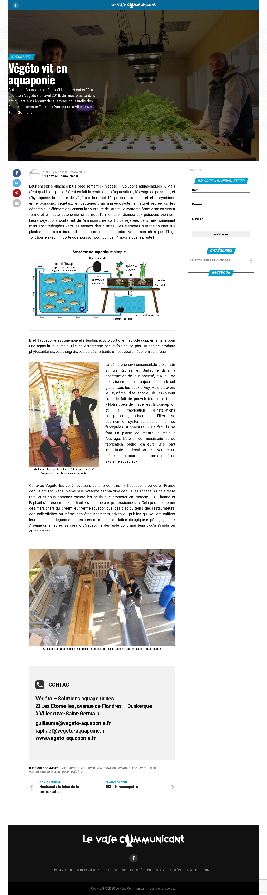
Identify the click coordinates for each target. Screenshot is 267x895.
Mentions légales (88, 870)
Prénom (198, 204)
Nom (195, 190)
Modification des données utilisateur (172, 870)
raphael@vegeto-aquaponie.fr (70, 731)
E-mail (197, 219)
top (66, 772)
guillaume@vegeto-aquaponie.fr (73, 723)
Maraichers (128, 768)
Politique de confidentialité (123, 870)
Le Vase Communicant (62, 176)
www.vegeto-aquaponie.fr (65, 738)
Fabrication (107, 768)
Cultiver (89, 768)
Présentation (63, 870)
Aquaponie (71, 768)
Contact (207, 870)
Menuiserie (148, 768)
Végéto (78, 772)
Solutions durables (45, 772)
